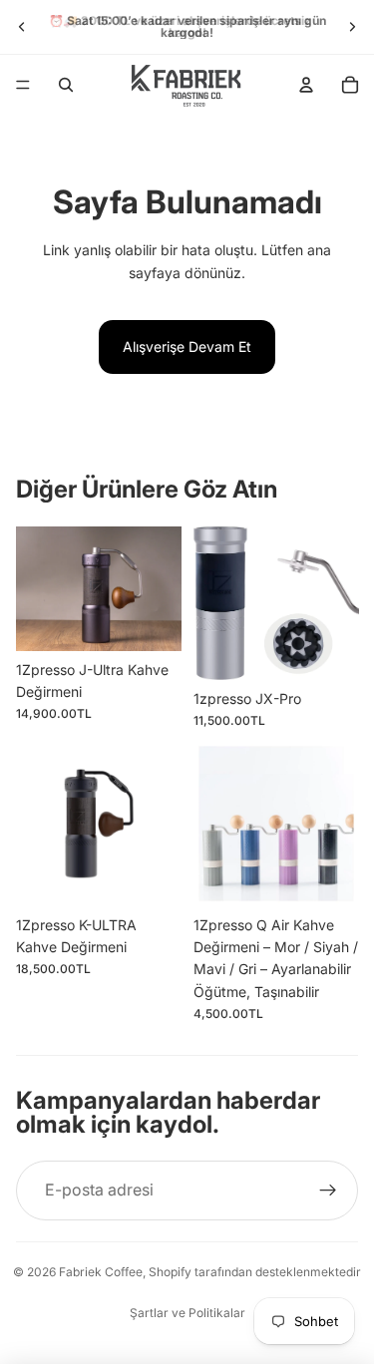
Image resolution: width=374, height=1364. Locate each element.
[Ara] (66, 85)
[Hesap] (306, 85)
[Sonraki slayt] (352, 27)
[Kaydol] (328, 1190)
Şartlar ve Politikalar (187, 1312)
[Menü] (23, 85)
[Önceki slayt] (22, 27)
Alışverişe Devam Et (187, 346)
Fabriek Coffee (101, 1271)
